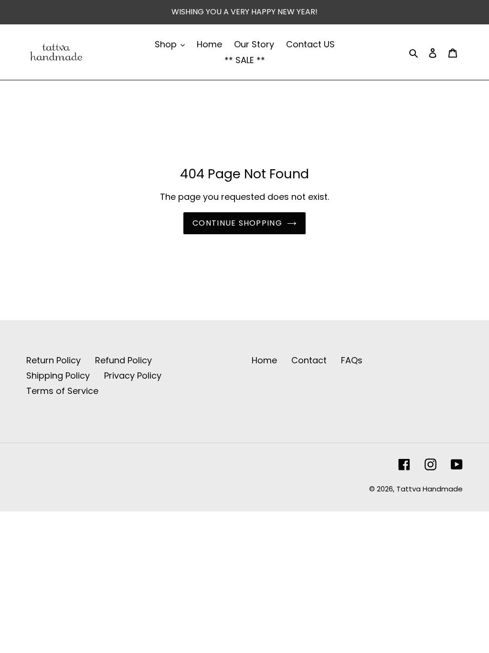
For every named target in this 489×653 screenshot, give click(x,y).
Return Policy (53, 360)
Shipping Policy (58, 375)
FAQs (351, 360)
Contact (309, 360)
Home (264, 360)
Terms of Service (62, 391)
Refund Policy (123, 360)
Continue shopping (237, 223)
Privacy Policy (132, 375)
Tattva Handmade (429, 489)
